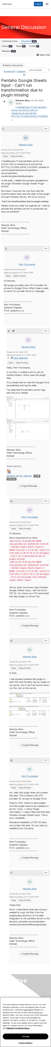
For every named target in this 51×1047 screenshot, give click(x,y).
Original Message (29, 486)
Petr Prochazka (27, 264)
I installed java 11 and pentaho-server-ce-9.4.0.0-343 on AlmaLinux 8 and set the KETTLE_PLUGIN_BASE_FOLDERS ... (29, 113)
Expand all (9, 71)
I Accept (25, 1036)
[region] (25, 1022)
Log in (38, 4)
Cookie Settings (25, 1043)
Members (8, 51)
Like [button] (45, 128)
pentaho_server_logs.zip (19, 475)
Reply (5, 156)
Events (34, 46)
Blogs (20, 46)
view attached (20, 358)
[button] (5, 101)
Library (6, 46)
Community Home (10, 41)
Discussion (29, 41)
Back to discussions (14, 65)
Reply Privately (17, 156)
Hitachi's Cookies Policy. (18, 1028)
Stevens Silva (26, 144)
